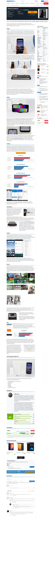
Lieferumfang (33, 21)
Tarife (27, 3)
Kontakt (35, 5)
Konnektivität (22, 21)
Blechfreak (18, 505)
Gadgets (17, 3)
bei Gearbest (32, 12)
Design (13, 21)
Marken (42, 3)
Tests (9, 464)
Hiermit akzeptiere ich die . (14, 468)
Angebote (46, 3)
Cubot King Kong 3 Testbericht (30, 452)
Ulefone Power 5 (9, 160)
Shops (37, 3)
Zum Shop (33, 430)
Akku (30, 21)
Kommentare (45, 21)
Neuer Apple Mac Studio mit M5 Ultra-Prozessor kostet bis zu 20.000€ (43, 82)
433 (13, 454)
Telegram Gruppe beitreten (30, 471)
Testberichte (11, 5)
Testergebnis (37, 21)
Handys (13, 3)
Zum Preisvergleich (32, 14)
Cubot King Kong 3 (9, 159)
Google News (46, 5)
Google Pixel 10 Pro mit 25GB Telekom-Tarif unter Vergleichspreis (44, 111)
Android (25, 21)
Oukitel (44, 59)
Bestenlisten (23, 3)
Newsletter (42, 5)
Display (16, 21)
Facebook (38, 5)
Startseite (8, 5)
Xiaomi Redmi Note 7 (9, 157)
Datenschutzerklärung (18, 468)
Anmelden (32, 466)
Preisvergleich (41, 21)
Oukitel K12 (8, 158)
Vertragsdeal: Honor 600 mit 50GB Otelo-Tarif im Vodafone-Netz (44, 107)
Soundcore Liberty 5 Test (43, 88)
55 (23, 453)
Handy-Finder (32, 3)
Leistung (18, 21)
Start (11, 21)
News (9, 3)
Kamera (28, 21)
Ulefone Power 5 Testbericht (20, 452)
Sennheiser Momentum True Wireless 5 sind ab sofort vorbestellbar (43, 79)
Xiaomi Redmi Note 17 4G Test (43, 86)
